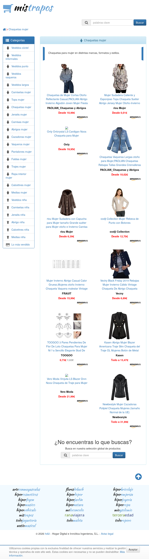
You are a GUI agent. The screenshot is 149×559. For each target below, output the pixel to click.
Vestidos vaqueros (13, 75)
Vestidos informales (13, 57)
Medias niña (18, 237)
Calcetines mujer (21, 185)
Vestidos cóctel (20, 47)
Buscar (140, 22)
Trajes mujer (18, 166)
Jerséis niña (18, 214)
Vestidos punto (19, 66)
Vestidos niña (19, 200)
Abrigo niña (18, 222)
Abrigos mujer (19, 129)
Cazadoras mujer (21, 137)
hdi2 (47, 533)
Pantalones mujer (21, 151)
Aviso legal (107, 533)
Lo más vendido (20, 244)
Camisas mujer (20, 122)
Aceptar (133, 549)
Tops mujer (17, 99)
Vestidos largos (20, 84)
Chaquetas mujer (18, 29)
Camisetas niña (20, 207)
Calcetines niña (20, 229)
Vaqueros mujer (20, 144)
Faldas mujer (19, 159)
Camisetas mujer (21, 92)
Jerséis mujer (19, 114)
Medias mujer (19, 192)
